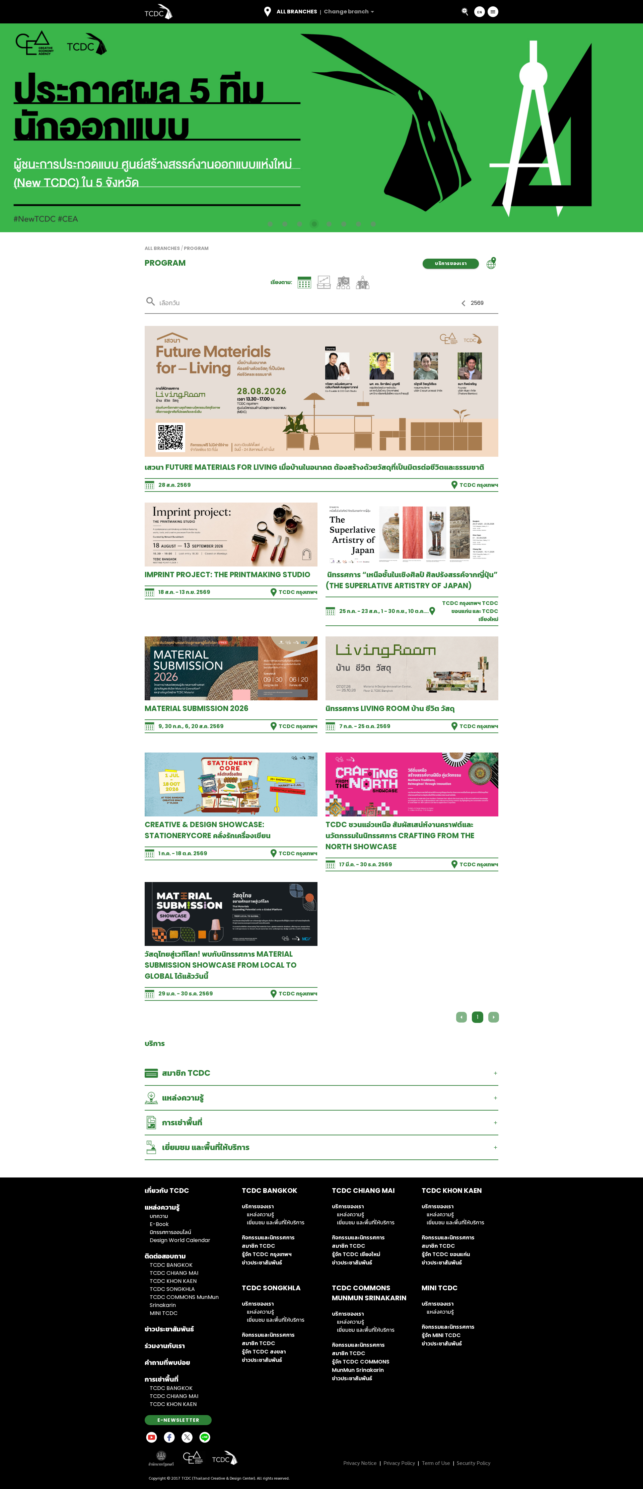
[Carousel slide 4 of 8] (314, 224)
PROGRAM (196, 248)
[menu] (493, 11)
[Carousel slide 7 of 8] (358, 224)
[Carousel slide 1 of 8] (270, 224)
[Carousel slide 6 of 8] (343, 224)
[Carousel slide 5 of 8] (329, 224)
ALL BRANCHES (162, 248)
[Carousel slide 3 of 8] (299, 224)
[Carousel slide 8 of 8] (373, 224)
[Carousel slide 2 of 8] (284, 224)
